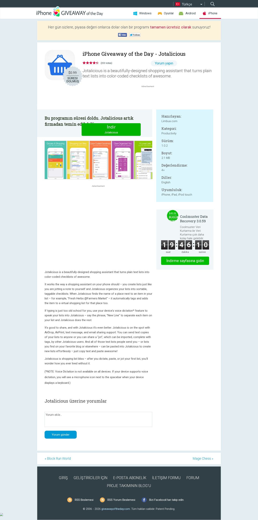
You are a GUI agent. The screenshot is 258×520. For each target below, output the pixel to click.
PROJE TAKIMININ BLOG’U (129, 485)
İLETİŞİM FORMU (166, 478)
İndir (111, 129)
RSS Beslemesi (84, 500)
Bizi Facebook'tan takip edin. (166, 500)
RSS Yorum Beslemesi (121, 500)
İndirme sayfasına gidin (185, 260)
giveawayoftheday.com (115, 509)
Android (190, 13)
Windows (145, 13)
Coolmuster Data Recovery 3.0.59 (194, 218)
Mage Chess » (203, 458)
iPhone (212, 13)
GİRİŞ (63, 478)
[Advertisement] (149, 97)
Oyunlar (169, 13)
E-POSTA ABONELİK (129, 478)
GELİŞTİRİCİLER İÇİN (90, 478)
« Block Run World (58, 458)
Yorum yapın (164, 63)
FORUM (192, 478)
